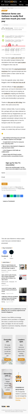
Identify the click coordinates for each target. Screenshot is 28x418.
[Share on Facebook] (4, 196)
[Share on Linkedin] (14, 196)
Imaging (3, 293)
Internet (4, 10)
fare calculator (18, 87)
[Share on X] (8, 196)
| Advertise (13, 411)
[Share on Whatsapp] (11, 196)
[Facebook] (4, 254)
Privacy (24, 410)
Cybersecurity (4, 281)
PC (16, 281)
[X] (11, 254)
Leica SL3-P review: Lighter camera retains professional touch (9, 290)
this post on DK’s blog (15, 102)
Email (3, 177)
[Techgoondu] (10, 1)
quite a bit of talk (16, 58)
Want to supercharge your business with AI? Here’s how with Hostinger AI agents (9, 266)
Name (3, 173)
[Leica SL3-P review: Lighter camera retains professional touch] (23, 290)
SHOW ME (8, 393)
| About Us (17, 411)
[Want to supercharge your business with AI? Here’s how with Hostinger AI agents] (23, 267)
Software (14, 270)
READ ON (7, 359)
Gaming (3, 301)
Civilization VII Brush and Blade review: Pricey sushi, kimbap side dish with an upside (9, 298)
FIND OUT (21, 359)
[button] (2, 1)
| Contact (21, 411)
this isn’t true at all (19, 82)
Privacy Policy (21, 188)
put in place (22, 62)
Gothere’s (7, 93)
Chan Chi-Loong (9, 28)
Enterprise (3, 270)
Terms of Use (18, 187)
